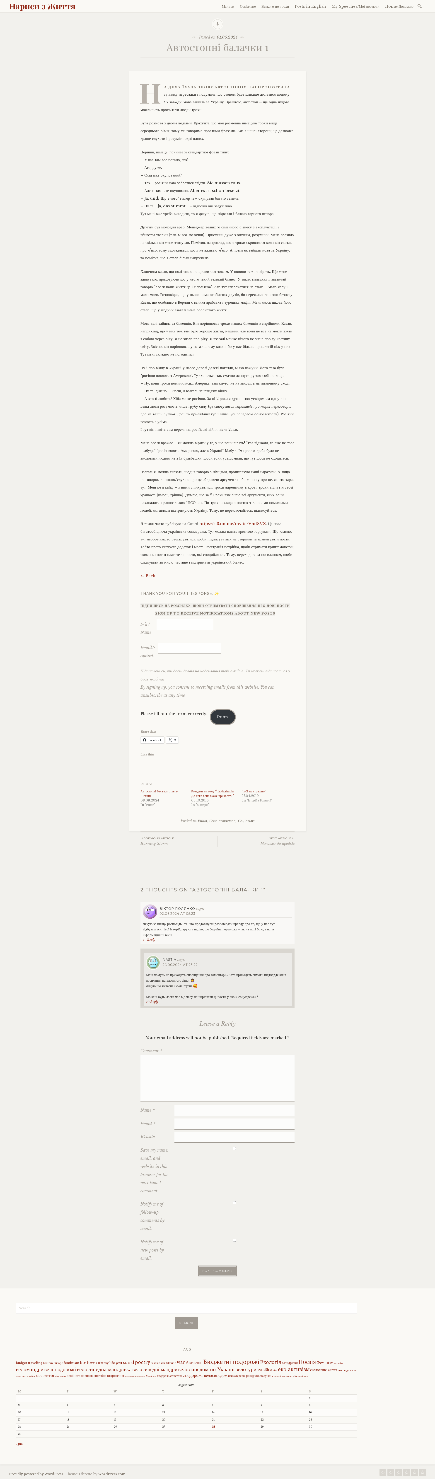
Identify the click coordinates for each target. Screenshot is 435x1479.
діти (275, 1370)
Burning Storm (157, 841)
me (99, 1362)
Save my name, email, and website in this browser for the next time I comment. (154, 1170)
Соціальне (248, 6)
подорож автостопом (170, 1376)
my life (109, 1363)
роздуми (252, 1376)
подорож (130, 1376)
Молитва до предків (278, 841)
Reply (151, 940)
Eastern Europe (53, 1363)
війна (267, 1369)
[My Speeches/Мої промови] (414, 1473)
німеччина (60, 1376)
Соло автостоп (222, 820)
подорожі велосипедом (206, 1375)
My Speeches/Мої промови (355, 6)
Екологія (270, 1361)
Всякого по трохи (275, 6)
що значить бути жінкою (295, 1376)
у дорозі (276, 1376)
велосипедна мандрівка (104, 1369)
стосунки (265, 1376)
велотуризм (248, 1369)
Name (147, 1110)
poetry (142, 1362)
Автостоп (194, 1362)
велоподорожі (60, 1369)
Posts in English (310, 6)
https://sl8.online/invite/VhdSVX (232, 523)
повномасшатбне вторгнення (102, 1376)
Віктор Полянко (177, 909)
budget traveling (29, 1363)
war (181, 1362)
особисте (73, 1376)
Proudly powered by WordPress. (36, 1474)
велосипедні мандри (154, 1369)
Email (147, 651)
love (91, 1362)
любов (32, 1376)
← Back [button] (147, 576)
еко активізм (293, 1369)
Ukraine (171, 1363)
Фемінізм (325, 1362)
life (83, 1362)
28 (213, 1426)
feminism (71, 1363)
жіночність (22, 1376)
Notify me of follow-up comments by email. (152, 1216)
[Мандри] (382, 1473)
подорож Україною (145, 1376)
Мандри (228, 6)
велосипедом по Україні (206, 1369)
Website (147, 1136)
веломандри (30, 1369)
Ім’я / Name (145, 628)
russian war (158, 1363)
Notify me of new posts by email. (152, 1250)
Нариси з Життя (42, 5)
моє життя (45, 1375)
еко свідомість (347, 1370)
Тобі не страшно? (254, 791)
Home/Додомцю (399, 6)
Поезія (307, 1361)
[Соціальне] (390, 1473)
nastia (169, 960)
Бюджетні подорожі (231, 1362)
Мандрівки (290, 1363)
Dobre (223, 716)
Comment (151, 1050)
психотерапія (236, 1376)
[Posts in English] (406, 1473)
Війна (202, 820)
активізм (338, 1363)
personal (125, 1362)
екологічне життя (323, 1370)
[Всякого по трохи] (398, 1473)
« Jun (19, 1444)
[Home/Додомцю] (422, 1473)
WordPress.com (111, 1474)
